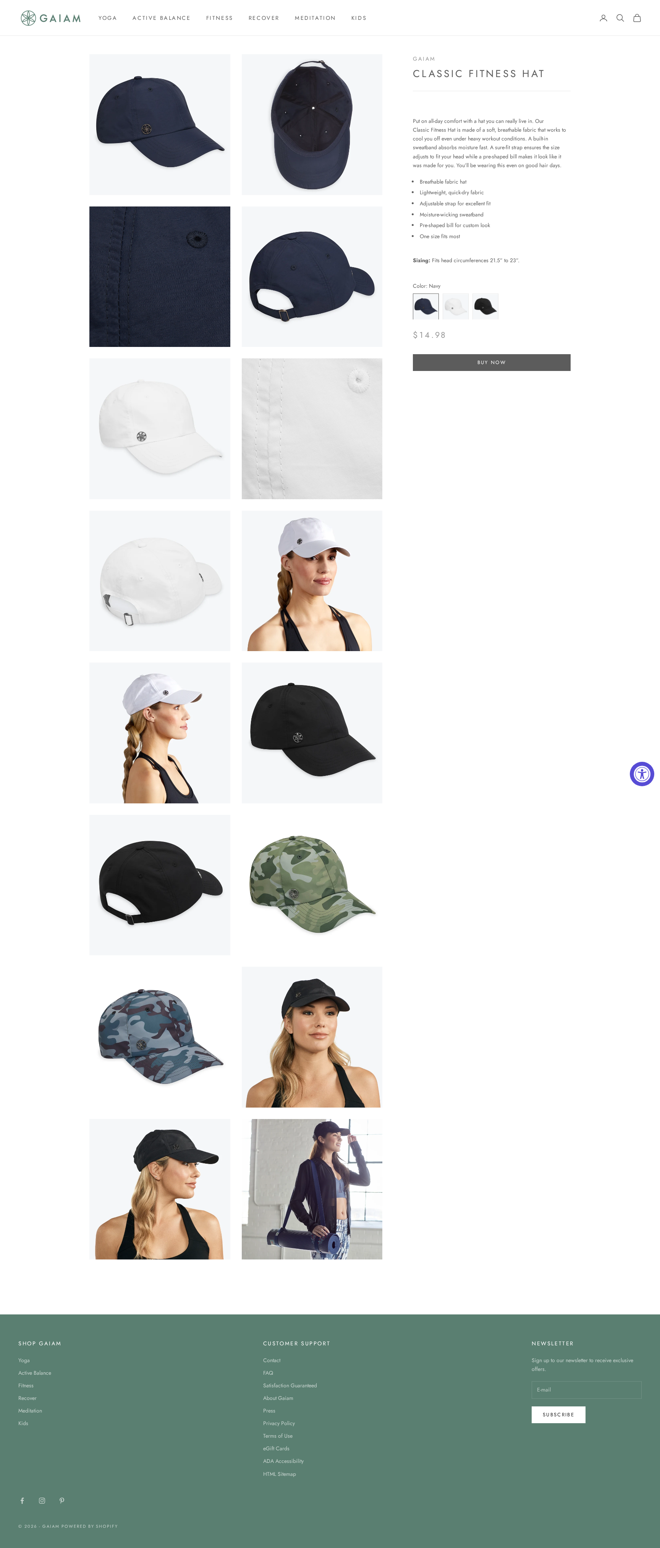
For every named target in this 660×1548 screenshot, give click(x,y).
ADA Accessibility (283, 1461)
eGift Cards (276, 1448)
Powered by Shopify (89, 1526)
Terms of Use (278, 1436)
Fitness (219, 18)
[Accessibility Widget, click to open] (642, 774)
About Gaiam (278, 1398)
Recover (264, 18)
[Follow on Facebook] (22, 1500)
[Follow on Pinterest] (62, 1500)
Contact (271, 1360)
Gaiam (424, 59)
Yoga (108, 18)
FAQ (268, 1373)
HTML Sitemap (279, 1474)
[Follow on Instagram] (42, 1500)
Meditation (315, 18)
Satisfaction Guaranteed (290, 1385)
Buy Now (491, 362)
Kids (359, 18)
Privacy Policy (279, 1423)
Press (269, 1410)
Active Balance (162, 18)
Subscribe (558, 1414)
